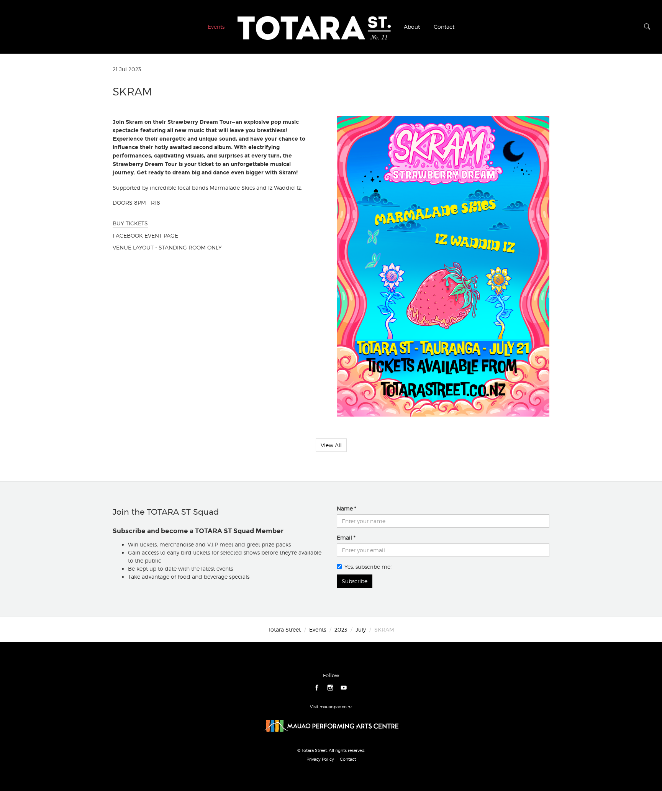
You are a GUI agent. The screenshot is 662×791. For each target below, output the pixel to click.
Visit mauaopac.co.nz (331, 706)
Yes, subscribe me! (368, 566)
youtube (344, 688)
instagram (330, 688)
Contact (444, 26)
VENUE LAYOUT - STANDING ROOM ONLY (167, 247)
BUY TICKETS (130, 223)
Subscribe (354, 581)
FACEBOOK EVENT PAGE (145, 235)
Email (344, 537)
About (412, 26)
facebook (317, 688)
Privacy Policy (320, 759)
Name (345, 508)
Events (216, 26)
